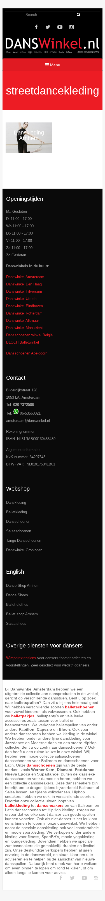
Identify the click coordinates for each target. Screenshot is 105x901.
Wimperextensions (21, 658)
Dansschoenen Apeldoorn (26, 353)
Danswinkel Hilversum (24, 291)
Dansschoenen (18, 521)
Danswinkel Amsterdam (25, 277)
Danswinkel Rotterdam (24, 313)
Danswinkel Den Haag (24, 284)
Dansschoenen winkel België (29, 335)
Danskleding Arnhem (29, 135)
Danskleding (16, 502)
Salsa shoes (16, 623)
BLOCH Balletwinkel (22, 342)
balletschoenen (80, 707)
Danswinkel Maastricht (24, 328)
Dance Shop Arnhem (22, 585)
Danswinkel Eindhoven (24, 306)
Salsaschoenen (18, 531)
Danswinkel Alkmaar (22, 320)
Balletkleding (16, 512)
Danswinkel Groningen (24, 550)
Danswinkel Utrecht (22, 299)
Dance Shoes (17, 595)
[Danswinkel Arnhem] (52, 55)
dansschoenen (41, 765)
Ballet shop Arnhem (22, 614)
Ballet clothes (17, 604)
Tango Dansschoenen (23, 540)
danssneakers (50, 805)
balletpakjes (22, 716)
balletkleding (17, 805)
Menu (54, 65)
